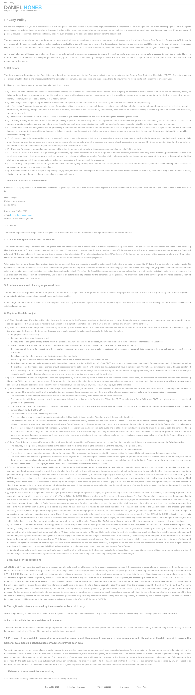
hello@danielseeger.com (21, 215)
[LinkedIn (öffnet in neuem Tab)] (186, 9)
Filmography (9, 3)
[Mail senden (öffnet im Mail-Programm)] (190, 9)
